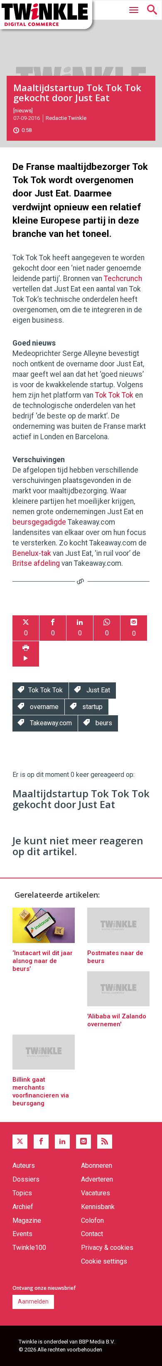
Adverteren (97, 1179)
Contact (92, 1234)
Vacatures (95, 1193)
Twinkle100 (29, 1248)
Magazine (26, 1220)
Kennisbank (98, 1207)
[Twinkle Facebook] (41, 1142)
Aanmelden (33, 1301)
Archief (22, 1207)
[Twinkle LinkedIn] (62, 1142)
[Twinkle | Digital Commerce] (46, 14)
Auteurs (23, 1165)
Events (22, 1234)
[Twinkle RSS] (104, 1142)
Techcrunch (123, 278)
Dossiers (25, 1179)
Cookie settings (104, 1261)
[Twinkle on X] (19, 1142)
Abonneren (96, 1165)
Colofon (92, 1220)
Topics (22, 1193)
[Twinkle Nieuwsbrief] (83, 1142)
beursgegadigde (39, 522)
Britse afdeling (36, 563)
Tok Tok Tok (114, 395)
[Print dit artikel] (25, 654)
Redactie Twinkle (66, 118)
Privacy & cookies (107, 1248)
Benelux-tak (31, 553)
